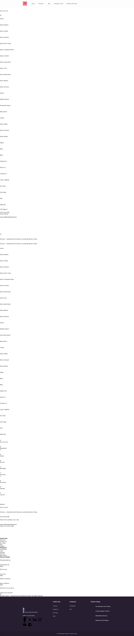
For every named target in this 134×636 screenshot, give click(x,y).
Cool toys (3, 574)
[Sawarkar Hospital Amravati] (92, 611)
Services (2, 554)
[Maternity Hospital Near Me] (25, 3)
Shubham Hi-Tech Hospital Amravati (102, 620)
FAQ (1, 544)
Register (2, 546)
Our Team (3, 543)
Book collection (4, 583)
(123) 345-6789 (4, 212)
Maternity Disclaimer (72, 3)
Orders (2, 456)
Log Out (2, 494)
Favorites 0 (2, 475)
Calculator (40, 3)
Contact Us (3, 541)
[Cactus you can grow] (7, 588)
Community (3, 549)
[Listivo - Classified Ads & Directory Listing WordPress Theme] (18, 239)
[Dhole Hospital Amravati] (92, 615)
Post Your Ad (4, 442)
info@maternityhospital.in (31, 612)
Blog (49, 3)
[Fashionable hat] (5, 560)
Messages (3, 468)
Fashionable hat (4, 564)
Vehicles (2, 552)
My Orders (3, 482)
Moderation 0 (3, 449)
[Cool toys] (3, 569)
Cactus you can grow (6, 592)
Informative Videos (58, 3)
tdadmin (2, 504)
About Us (3, 540)
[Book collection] (5, 578)
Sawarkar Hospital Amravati (102, 611)
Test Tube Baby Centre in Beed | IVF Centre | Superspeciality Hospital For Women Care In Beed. (103, 606)
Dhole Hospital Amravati (101, 615)
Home (33, 3)
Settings (2, 488)
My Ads (2, 462)
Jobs (1, 551)
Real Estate (3, 555)
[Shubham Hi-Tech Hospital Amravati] (92, 620)
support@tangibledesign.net (8, 217)
